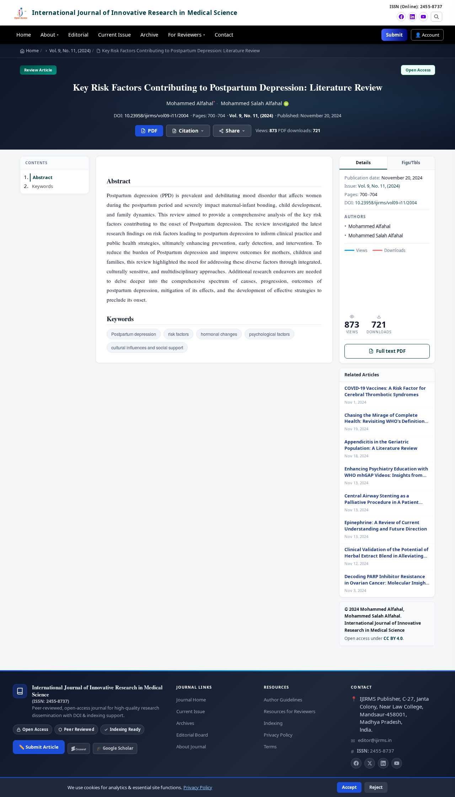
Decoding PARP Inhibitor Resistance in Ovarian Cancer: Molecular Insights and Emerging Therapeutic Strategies (387, 579)
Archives (185, 723)
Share (233, 130)
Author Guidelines (283, 699)
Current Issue (114, 34)
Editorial (78, 34)
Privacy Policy (278, 735)
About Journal (191, 746)
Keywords (42, 186)
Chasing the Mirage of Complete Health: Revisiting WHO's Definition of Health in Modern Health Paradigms (384, 418)
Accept (349, 787)
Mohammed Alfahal (190, 103)
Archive (149, 34)
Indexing (273, 723)
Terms (270, 746)
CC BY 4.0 (393, 638)
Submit (394, 35)
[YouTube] (423, 16)
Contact (224, 34)
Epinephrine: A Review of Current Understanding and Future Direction (385, 525)
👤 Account (427, 35)
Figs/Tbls (411, 162)
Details (363, 162)
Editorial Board (192, 735)
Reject (375, 787)
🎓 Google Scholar (115, 748)
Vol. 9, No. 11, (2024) (70, 51)
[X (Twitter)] (369, 763)
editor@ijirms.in (375, 740)
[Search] (436, 17)
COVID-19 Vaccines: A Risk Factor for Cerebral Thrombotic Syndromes (385, 391)
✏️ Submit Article (39, 747)
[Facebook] (401, 16)
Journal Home (191, 699)
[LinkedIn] (412, 16)
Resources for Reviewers (289, 711)
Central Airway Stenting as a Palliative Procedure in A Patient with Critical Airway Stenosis (381, 499)
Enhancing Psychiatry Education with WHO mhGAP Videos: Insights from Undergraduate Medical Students (386, 472)
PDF (152, 130)
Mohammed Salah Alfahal (254, 103)
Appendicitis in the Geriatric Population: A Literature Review (380, 445)
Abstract (43, 177)
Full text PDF (391, 351)
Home (23, 34)
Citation (188, 130)
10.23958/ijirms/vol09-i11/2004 (156, 115)
